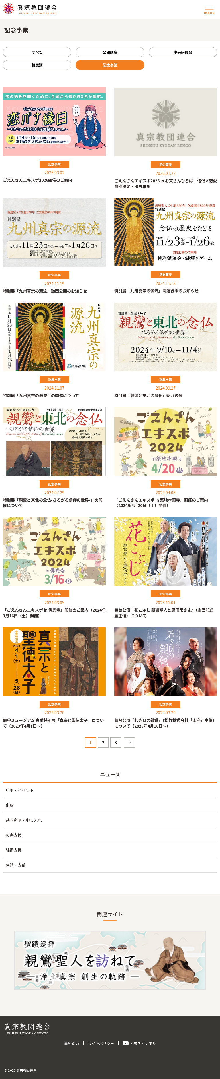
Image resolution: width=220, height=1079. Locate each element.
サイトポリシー (101, 1043)
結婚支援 (14, 850)
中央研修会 (183, 52)
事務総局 (71, 1043)
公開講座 (110, 52)
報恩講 (37, 65)
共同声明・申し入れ (24, 820)
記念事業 (110, 65)
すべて (37, 52)
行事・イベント (20, 790)
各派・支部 (16, 865)
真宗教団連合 (30, 8)
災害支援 (14, 835)
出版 (10, 805)
